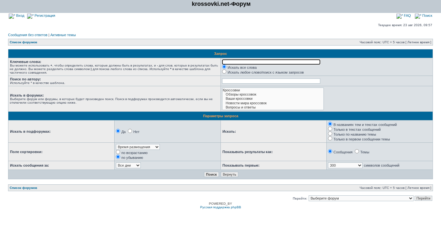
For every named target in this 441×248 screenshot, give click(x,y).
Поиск (426, 15)
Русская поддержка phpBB (220, 207)
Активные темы (63, 35)
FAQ (407, 15)
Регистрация (44, 15)
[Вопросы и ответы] (273, 107)
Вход (19, 15)
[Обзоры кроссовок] (273, 94)
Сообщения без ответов (27, 35)
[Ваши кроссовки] (273, 99)
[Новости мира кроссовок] (273, 103)
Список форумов (23, 42)
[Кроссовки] (273, 90)
